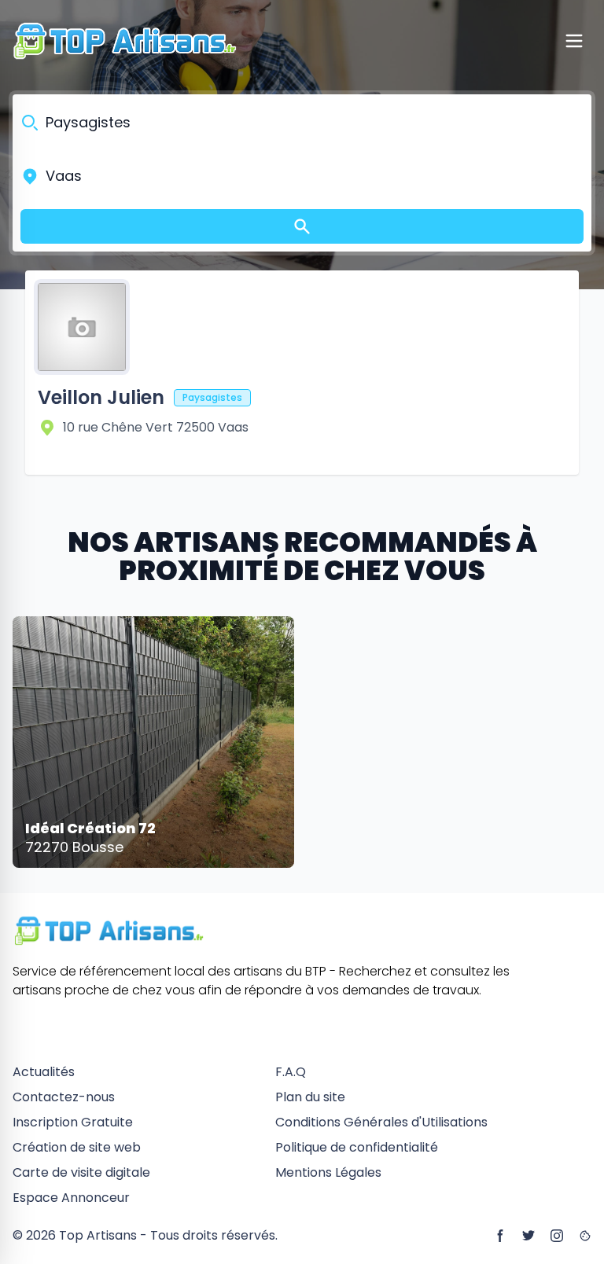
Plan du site (310, 1097)
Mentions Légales (328, 1172)
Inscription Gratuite (73, 1122)
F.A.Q (290, 1072)
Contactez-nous (64, 1097)
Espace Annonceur (71, 1198)
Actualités (44, 1072)
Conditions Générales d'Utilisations (381, 1122)
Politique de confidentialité (356, 1147)
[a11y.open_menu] (574, 41)
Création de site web (77, 1147)
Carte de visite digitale (81, 1172)
